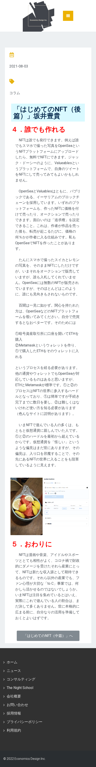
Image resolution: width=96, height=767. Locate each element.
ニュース (14, 671)
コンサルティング (21, 679)
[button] (48, 636)
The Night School (20, 688)
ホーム (12, 662)
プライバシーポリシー (24, 722)
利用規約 (14, 730)
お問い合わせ (17, 705)
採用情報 (14, 713)
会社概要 (14, 696)
